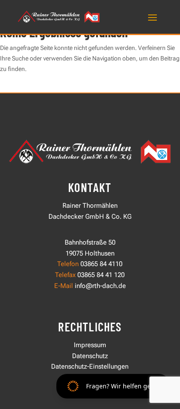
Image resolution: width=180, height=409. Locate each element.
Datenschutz (90, 356)
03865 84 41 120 (100, 275)
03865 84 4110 (101, 264)
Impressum (90, 345)
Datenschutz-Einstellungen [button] (89, 366)
